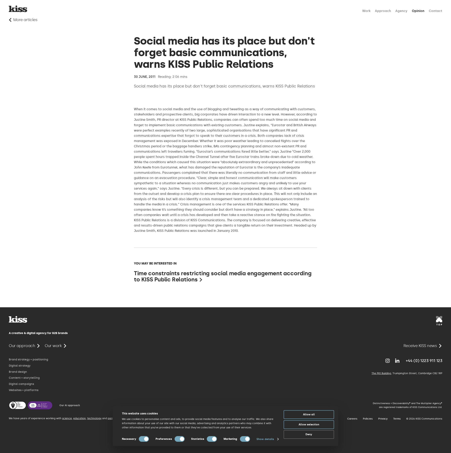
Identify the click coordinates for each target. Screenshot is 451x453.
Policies (368, 418)
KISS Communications (18, 8)
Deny (308, 434)
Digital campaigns (21, 384)
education (79, 418)
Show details (265, 439)
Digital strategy (19, 365)
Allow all (309, 414)
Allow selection (309, 424)
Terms (397, 418)
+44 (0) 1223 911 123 (424, 361)
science (67, 418)
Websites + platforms (23, 390)
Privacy (383, 418)
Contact (435, 10)
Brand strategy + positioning (28, 359)
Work (366, 10)
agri (110, 418)
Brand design (18, 371)
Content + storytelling (24, 377)
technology (94, 418)
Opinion (418, 10)
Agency (401, 10)
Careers (352, 418)
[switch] (180, 439)
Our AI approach (69, 405)
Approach (383, 10)
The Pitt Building (381, 373)
